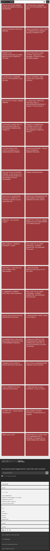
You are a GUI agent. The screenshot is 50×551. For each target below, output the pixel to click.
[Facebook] (7, 530)
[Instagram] (5, 530)
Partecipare (4, 513)
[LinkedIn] (10, 530)
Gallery (3, 487)
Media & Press (5, 519)
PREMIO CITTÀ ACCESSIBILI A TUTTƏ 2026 (11, 497)
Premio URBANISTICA (7, 495)
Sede (3, 511)
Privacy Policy (14, 544)
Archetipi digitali (10, 548)
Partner (3, 523)
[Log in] (47, 1)
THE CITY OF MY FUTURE (7, 503)
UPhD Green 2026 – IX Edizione (9, 501)
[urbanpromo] (7, 2)
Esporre (4, 515)
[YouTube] (3, 530)
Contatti (4, 517)
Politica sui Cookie (6, 544)
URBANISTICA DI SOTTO (7, 499)
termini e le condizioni (11, 476)
